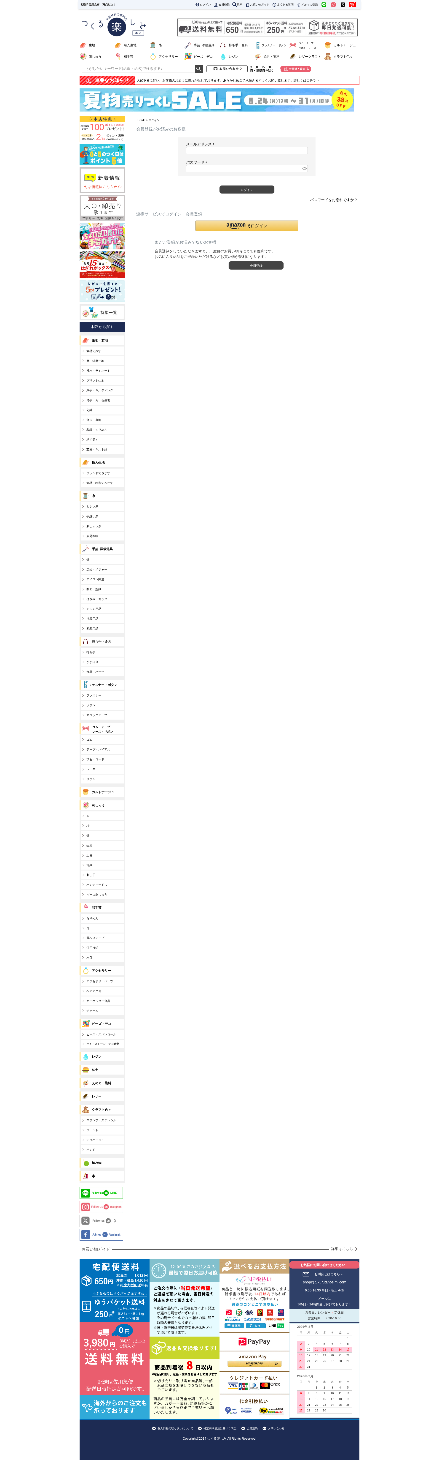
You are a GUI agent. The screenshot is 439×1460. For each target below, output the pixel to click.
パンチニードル (96, 885)
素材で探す (93, 351)
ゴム (89, 739)
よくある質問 (285, 4)
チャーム (92, 1010)
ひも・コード (95, 759)
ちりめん (92, 918)
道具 (89, 865)
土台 (89, 855)
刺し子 (90, 875)
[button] (246, 226)
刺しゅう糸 (93, 526)
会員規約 (252, 1428)
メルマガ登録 (309, 4)
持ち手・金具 (238, 45)
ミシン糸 (92, 506)
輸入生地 (130, 45)
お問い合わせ (276, 1428)
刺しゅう (95, 56)
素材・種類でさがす (99, 483)
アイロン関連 (95, 579)
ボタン (90, 705)
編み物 (97, 1163)
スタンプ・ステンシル (101, 1120)
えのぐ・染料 (101, 1083)
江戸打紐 (92, 948)
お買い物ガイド (259, 4)
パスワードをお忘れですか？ (334, 200)
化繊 (89, 410)
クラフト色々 (343, 56)
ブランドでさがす (98, 473)
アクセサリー (168, 56)
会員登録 (224, 4)
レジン (233, 56)
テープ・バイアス (98, 749)
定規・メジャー (96, 569)
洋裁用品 (92, 618)
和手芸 (128, 56)
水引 (89, 957)
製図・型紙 (93, 589)
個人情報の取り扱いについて (175, 1428)
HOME (141, 120)
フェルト (92, 1130)
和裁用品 (92, 628)
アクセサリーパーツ (99, 981)
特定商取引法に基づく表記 (219, 1428)
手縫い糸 (92, 516)
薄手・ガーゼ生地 (98, 400)
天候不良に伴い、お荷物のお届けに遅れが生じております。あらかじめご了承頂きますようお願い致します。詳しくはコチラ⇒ (228, 80)
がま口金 (92, 662)
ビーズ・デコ (203, 56)
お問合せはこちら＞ (328, 1274)
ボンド (90, 1150)
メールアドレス (201, 144)
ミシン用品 (93, 609)
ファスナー (93, 695)
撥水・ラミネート (98, 370)
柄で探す (92, 439)
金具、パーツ (95, 672)
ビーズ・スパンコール (101, 1034)
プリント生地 (95, 380)
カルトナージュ (345, 45)
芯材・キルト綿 (96, 449)
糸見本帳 (92, 536)
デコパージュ (95, 1140)
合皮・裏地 (93, 420)
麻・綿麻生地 (95, 361)
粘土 (95, 1070)
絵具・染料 (272, 56)
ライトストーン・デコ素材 (102, 1043)
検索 (239, 4)
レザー (97, 1096)
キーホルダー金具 (98, 1001)
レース (90, 769)
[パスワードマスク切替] (304, 168)
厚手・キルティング (99, 390)
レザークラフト (310, 56)
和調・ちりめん (96, 429)
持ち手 (90, 652)
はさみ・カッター (98, 599)
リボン (90, 779)
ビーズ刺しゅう (96, 894)
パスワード (197, 162)
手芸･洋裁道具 (204, 45)
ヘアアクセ (93, 991)
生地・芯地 (100, 340)
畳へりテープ (95, 938)
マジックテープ (96, 715)
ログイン (205, 4)
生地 (92, 45)
